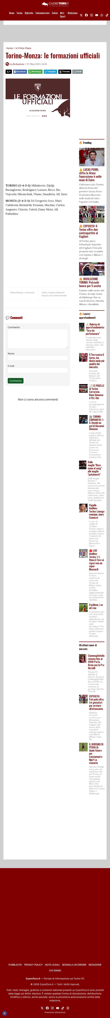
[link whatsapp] (101, 14)
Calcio (55, 13)
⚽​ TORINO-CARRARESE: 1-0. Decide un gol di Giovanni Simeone (96, 423)
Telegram (51, 71)
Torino (19, 13)
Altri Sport (62, 14)
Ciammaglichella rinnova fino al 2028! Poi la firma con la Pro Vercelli (96, 662)
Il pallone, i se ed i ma (96, 606)
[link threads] (67, 1007)
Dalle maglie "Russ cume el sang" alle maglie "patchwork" (95, 468)
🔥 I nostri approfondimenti (87, 315)
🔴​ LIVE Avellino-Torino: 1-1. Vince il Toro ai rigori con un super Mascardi (96, 560)
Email (79, 71)
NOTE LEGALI (52, 964)
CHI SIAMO (55, 970)
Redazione (72, 13)
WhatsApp (36, 71)
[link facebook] (86, 14)
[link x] (81, 14)
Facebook (21, 71)
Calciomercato (43, 13)
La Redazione (17, 64)
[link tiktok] (107, 14)
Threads (66, 71)
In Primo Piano (23, 48)
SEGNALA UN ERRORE (74, 964)
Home (11, 13)
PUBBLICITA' (15, 964)
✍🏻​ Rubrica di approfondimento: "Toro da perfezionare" (95, 328)
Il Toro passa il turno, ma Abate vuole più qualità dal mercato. (96, 361)
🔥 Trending (85, 142)
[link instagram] (91, 14)
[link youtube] (96, 14)
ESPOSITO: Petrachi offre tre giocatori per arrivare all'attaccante (96, 702)
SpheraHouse (60, 1012)
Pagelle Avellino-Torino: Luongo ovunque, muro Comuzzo (96, 511)
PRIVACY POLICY (33, 964)
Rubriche (29, 13)
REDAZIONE (95, 964)
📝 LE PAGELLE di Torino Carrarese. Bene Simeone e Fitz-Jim (96, 392)
